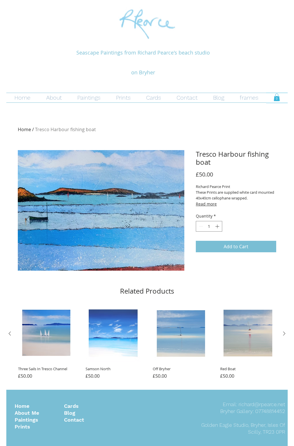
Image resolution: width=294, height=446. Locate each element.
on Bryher (143, 72)
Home (24, 129)
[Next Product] (284, 333)
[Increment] (217, 226)
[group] (147, 345)
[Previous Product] (9, 333)
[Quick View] (46, 334)
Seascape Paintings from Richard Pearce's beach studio (143, 52)
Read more (206, 204)
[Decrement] (200, 226)
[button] (277, 97)
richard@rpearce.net (262, 404)
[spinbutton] (209, 226)
